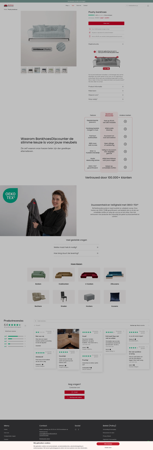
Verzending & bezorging (109, 429)
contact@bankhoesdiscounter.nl (48, 433)
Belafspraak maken (44, 439)
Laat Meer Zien (86, 344)
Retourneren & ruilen (108, 433)
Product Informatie (95, 86)
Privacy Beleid (107, 436)
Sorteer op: (133, 325)
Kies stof (106, 23)
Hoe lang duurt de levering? (66, 253)
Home (5, 9)
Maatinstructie (93, 44)
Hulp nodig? (92, 99)
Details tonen (108, 447)
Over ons (6, 433)
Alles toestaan (108, 444)
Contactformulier (43, 435)
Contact (6, 439)
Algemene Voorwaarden (109, 439)
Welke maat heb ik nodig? (65, 247)
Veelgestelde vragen (10, 436)
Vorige (20, 38)
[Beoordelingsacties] (54, 331)
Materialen (92, 91)
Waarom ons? (93, 95)
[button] (25, 326)
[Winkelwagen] (148, 5)
